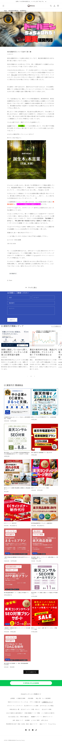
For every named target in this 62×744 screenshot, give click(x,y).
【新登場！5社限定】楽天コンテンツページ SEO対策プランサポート (17, 628)
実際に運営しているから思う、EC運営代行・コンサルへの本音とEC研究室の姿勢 (15, 352)
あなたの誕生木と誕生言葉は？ (14, 713)
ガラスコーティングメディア (15, 705)
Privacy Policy (52, 724)
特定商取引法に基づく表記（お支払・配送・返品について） (22, 724)
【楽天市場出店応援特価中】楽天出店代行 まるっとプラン (17, 558)
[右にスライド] (34, 376)
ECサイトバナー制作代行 (10, 523)
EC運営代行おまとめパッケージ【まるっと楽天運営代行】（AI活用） (17, 417)
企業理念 (12, 698)
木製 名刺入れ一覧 (14, 709)
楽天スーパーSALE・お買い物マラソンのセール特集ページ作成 (44, 628)
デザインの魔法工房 (35, 702)
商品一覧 (38, 698)
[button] (3, 6)
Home (5, 10)
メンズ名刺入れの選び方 (47, 713)
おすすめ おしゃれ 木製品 (47, 705)
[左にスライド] (27, 376)
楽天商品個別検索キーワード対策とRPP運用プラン (16, 592)
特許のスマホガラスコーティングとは (18, 702)
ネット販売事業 (46, 698)
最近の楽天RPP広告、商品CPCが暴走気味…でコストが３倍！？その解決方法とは (43, 352)
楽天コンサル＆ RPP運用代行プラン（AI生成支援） (44, 417)
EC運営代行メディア (47, 702)
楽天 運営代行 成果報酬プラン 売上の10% (41, 452)
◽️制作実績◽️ (30, 698)
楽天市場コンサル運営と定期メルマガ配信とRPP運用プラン (44, 593)
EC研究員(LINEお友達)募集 (31, 683)
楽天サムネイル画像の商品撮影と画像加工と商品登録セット (17, 488)
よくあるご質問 (35, 720)
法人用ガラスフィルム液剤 (31, 705)
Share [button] (10, 280)
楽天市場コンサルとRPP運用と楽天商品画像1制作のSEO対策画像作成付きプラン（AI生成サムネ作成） (17, 453)
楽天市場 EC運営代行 (13, 10)
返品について (43, 724)
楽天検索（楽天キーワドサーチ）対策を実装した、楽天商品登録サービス (44, 558)
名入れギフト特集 (46, 709)
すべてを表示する (56, 326)
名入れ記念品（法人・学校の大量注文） (19, 716)
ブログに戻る (32, 287)
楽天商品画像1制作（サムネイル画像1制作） (42, 523)
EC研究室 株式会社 (12, 740)
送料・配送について (18, 720)
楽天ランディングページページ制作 (40, 488)
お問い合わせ (44, 720)
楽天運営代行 (23, 10)
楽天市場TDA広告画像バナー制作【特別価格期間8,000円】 (16, 664)
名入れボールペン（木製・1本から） (30, 709)
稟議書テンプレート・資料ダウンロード (41, 716)
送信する (12, 320)
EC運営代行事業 (21, 698)
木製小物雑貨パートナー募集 (32, 713)
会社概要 (27, 720)
